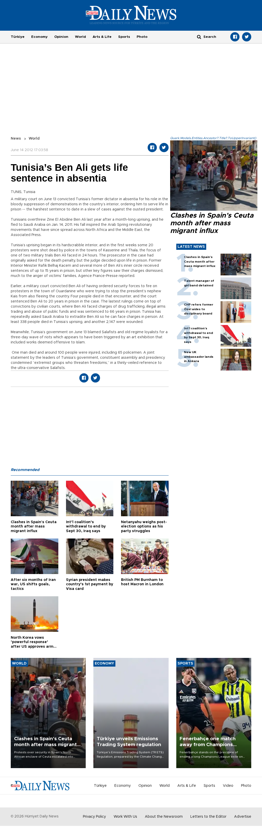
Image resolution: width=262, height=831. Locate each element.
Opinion (61, 37)
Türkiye (18, 37)
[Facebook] (234, 36)
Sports (124, 37)
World (80, 37)
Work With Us (125, 816)
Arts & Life (102, 37)
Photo (142, 37)
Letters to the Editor (208, 816)
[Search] (199, 37)
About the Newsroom (164, 816)
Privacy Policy (94, 816)
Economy (39, 37)
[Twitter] (246, 36)
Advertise (242, 816)
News (16, 138)
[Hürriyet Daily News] (131, 15)
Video (228, 786)
